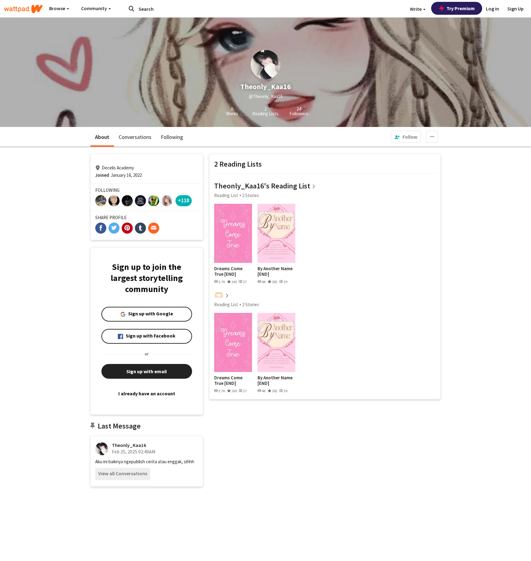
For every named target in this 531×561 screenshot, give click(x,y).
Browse (57, 8)
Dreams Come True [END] (228, 271)
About (102, 136)
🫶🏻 (218, 295)
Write (416, 9)
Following (172, 136)
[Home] (23, 9)
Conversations (135, 136)
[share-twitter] (114, 228)
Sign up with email (146, 371)
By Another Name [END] (275, 271)
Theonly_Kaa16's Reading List (262, 186)
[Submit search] (131, 9)
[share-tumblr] (140, 228)
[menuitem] (406, 137)
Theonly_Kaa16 (129, 445)
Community (94, 8)
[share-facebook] (100, 228)
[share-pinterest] (127, 228)
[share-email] (153, 228)
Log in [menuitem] (492, 9)
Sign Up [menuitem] (515, 9)
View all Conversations (122, 473)
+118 (183, 200)
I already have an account (146, 393)
